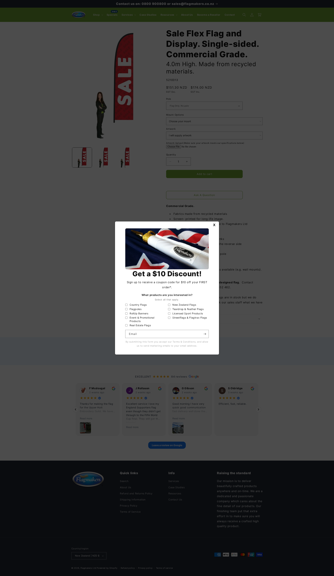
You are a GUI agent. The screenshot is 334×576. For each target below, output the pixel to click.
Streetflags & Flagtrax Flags (189, 317)
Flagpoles (135, 309)
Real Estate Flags (140, 325)
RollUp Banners (139, 313)
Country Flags (138, 304)
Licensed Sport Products (187, 313)
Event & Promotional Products (142, 319)
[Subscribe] (205, 334)
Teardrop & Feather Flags (188, 309)
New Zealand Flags (184, 304)
